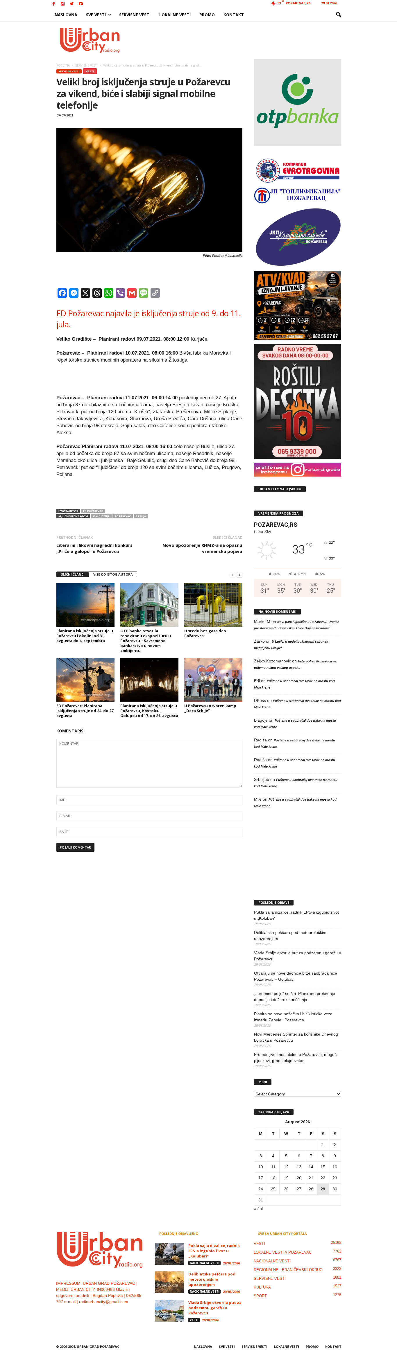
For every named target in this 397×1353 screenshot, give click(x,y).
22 (323, 1178)
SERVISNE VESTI (135, 14)
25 (273, 1189)
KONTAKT (233, 14)
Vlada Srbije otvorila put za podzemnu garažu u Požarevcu (297, 955)
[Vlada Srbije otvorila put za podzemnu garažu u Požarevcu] (169, 1311)
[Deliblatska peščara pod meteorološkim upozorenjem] (169, 1282)
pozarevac (123, 516)
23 (334, 1178)
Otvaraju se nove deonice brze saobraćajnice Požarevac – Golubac (295, 976)
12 (286, 1167)
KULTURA (262, 1287)
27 (299, 1189)
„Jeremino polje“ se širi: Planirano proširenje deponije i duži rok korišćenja (294, 996)
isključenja (101, 516)
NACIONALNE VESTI (204, 1263)
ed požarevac (93, 511)
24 (260, 1189)
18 (273, 1178)
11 (273, 1167)
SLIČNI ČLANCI (73, 574)
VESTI (90, 71)
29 (323, 1189)
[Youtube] (80, 4)
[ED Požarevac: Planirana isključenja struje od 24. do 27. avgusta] (85, 680)
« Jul (258, 1208)
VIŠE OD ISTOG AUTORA (113, 574)
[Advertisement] (241, 40)
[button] (338, 14)
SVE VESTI (96, 14)
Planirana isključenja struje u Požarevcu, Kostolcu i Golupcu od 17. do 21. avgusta (149, 710)
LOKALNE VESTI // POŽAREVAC (283, 1252)
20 (299, 1178)
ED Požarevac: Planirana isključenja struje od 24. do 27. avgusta (85, 710)
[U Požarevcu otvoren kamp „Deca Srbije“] (213, 680)
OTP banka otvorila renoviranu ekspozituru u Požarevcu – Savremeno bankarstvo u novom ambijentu (145, 640)
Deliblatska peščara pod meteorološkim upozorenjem (290, 935)
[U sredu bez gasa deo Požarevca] (213, 605)
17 (260, 1178)
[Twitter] (71, 4)
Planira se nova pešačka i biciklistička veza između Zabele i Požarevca (293, 1016)
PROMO (207, 14)
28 (311, 1189)
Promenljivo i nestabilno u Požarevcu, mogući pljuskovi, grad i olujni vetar (295, 1057)
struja (141, 516)
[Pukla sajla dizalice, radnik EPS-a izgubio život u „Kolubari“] (169, 1254)
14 (311, 1167)
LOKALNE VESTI (175, 14)
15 (323, 1167)
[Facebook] (53, 4)
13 (299, 1167)
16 (334, 1167)
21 (311, 1178)
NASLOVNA (66, 14)
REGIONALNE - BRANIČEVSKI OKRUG (288, 1270)
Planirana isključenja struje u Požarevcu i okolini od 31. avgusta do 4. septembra (84, 635)
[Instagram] (62, 4)
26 (286, 1189)
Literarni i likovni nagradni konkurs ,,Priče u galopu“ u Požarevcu (94, 548)
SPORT (260, 1296)
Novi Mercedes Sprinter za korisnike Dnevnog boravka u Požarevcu (296, 1037)
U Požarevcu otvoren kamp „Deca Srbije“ (210, 708)
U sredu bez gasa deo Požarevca (205, 633)
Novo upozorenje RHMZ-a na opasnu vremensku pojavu (202, 548)
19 (286, 1178)
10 (260, 1167)
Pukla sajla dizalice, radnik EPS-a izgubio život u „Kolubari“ (296, 915)
